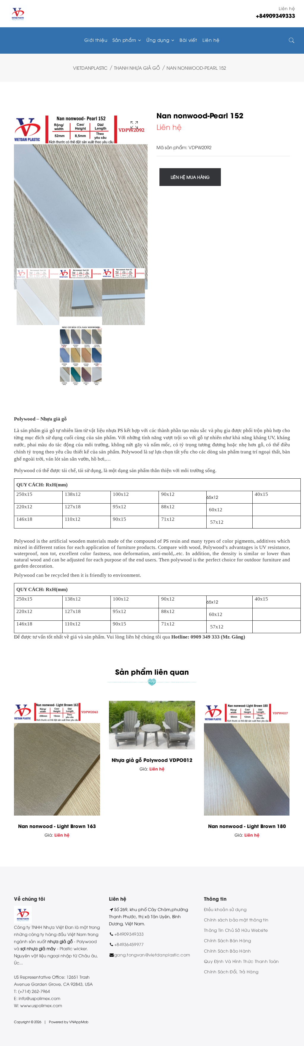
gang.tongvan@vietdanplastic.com (152, 954)
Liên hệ (211, 40)
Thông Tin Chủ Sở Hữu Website (236, 930)
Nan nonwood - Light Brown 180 (247, 825)
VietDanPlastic (90, 68)
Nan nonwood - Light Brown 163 (57, 825)
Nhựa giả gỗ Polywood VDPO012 (152, 759)
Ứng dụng (158, 40)
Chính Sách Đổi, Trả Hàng (231, 971)
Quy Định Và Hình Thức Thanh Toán (241, 961)
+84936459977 (129, 944)
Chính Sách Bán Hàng (227, 940)
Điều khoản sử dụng (225, 909)
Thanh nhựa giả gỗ (137, 68)
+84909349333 (129, 934)
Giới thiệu (95, 40)
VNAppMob (78, 1021)
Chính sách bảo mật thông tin (236, 919)
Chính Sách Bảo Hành (227, 950)
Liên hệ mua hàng (190, 177)
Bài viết (188, 40)
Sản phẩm (125, 40)
